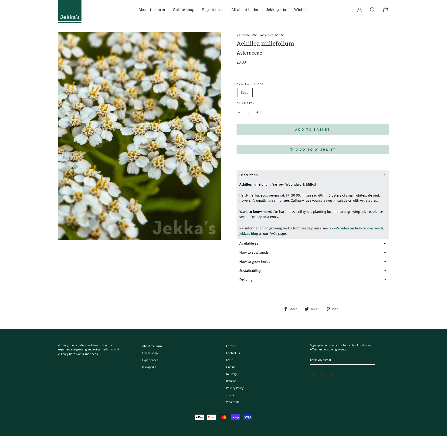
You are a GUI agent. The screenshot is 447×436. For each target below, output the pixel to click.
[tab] (313, 175)
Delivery (231, 374)
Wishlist (301, 9)
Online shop (183, 9)
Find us (230, 367)
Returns (231, 381)
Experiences (212, 9)
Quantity (246, 103)
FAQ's (230, 360)
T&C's (230, 395)
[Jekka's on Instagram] (313, 374)
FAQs (273, 233)
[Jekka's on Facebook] (322, 374)
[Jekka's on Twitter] (332, 374)
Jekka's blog (248, 233)
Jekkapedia (276, 9)
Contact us (233, 353)
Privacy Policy (235, 388)
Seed (245, 92)
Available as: (250, 84)
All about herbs (244, 9)
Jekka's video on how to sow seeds (356, 228)
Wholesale (233, 402)
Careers (231, 346)
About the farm (151, 9)
